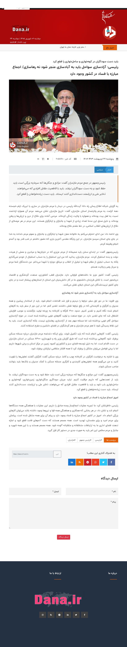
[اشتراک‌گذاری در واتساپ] (95, 462)
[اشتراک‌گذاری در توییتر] (103, 462)
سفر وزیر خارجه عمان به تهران (72, 47)
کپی (57, 454)
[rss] (51, 615)
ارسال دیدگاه (63, 537)
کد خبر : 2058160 (64, 159)
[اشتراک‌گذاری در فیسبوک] (111, 462)
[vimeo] (42, 615)
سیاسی (100, 169)
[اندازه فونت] (42, 159)
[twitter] (76, 615)
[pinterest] (59, 615)
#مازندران (71, 440)
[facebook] (84, 615)
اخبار (109, 169)
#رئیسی (98, 440)
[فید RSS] (79, 462)
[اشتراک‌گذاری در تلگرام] (87, 462)
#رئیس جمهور (85, 440)
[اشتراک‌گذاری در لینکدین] (72, 462)
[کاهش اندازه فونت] (37, 159)
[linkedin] (67, 615)
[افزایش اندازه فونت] (47, 159)
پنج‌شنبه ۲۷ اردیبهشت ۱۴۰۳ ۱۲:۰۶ (99, 159)
